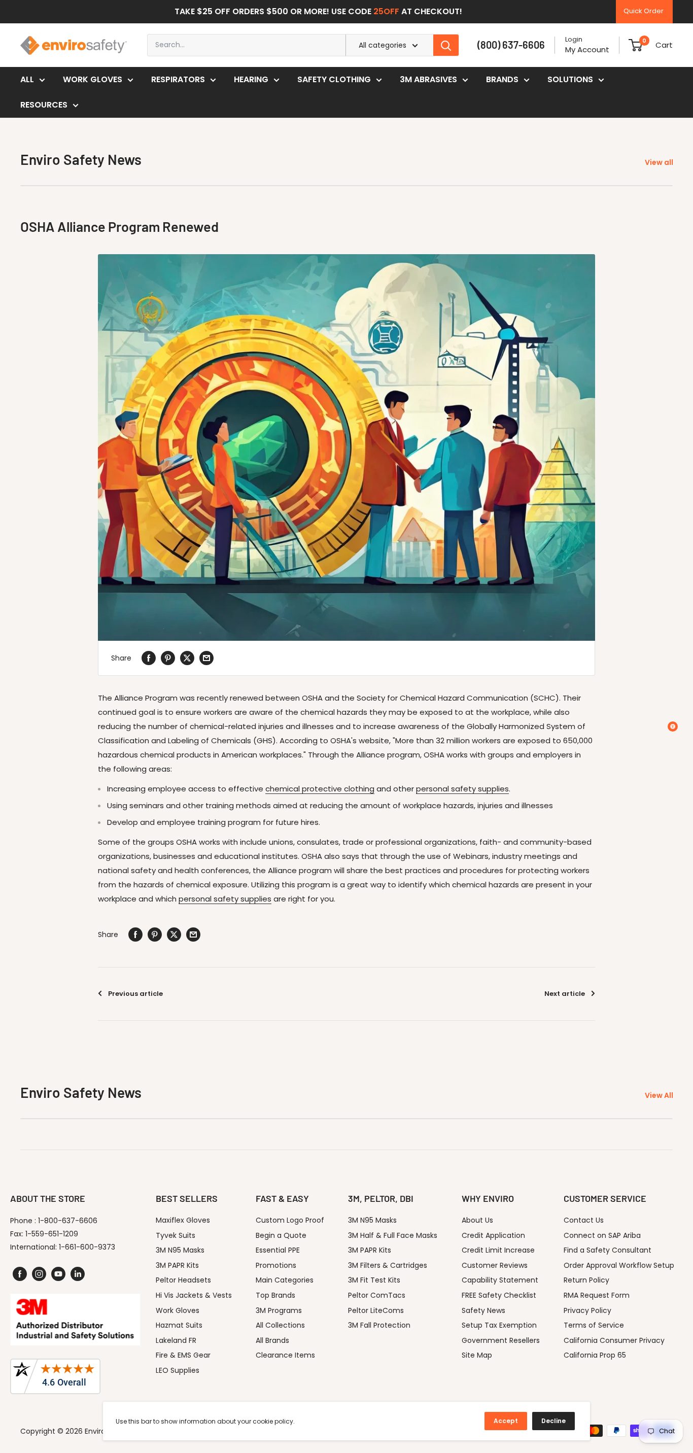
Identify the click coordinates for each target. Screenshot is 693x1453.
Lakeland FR (176, 1340)
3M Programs (279, 1310)
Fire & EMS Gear (183, 1355)
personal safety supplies (462, 788)
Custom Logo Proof (290, 1220)
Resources (43, 105)
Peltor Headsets (183, 1280)
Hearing (251, 79)
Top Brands (275, 1295)
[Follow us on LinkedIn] (78, 1274)
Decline (553, 1420)
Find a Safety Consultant (607, 1250)
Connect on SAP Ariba (602, 1235)
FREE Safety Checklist (499, 1295)
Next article (564, 993)
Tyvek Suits (175, 1235)
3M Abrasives (428, 79)
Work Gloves (92, 79)
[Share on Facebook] (149, 658)
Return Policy (586, 1280)
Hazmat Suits (179, 1325)
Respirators (178, 79)
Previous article (135, 993)
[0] (635, 45)
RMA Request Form (597, 1295)
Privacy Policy (587, 1310)
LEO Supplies (177, 1370)
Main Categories (285, 1280)
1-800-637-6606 (67, 1221)
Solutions (570, 79)
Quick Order (643, 11)
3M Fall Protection (379, 1325)
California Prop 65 (595, 1355)
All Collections (280, 1325)
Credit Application (493, 1235)
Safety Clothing (334, 79)
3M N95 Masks (180, 1250)
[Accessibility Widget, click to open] (673, 726)
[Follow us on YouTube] (58, 1274)
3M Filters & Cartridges (387, 1265)
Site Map (477, 1355)
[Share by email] (206, 658)
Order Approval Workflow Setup (619, 1265)
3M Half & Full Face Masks (392, 1235)
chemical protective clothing (319, 788)
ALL (27, 79)
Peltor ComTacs (376, 1295)
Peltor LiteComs (376, 1310)
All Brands (272, 1340)
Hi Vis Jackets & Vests (194, 1295)
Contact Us (584, 1220)
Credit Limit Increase (498, 1250)
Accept (506, 1420)
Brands (502, 79)
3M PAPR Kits (177, 1265)
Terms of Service (594, 1325)
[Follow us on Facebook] (20, 1274)
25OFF (386, 11)
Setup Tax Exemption (499, 1325)
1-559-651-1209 (51, 1234)
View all (660, 162)
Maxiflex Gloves (183, 1220)
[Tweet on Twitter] (187, 658)
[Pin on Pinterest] (168, 658)
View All (660, 1095)
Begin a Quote (281, 1235)
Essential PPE (278, 1250)
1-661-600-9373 (87, 1247)
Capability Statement (500, 1280)
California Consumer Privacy (614, 1340)
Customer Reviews (495, 1265)
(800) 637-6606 (511, 45)
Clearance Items (285, 1355)
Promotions (276, 1265)
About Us (477, 1220)
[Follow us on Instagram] (39, 1274)
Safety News (483, 1310)
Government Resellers (501, 1340)
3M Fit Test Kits (374, 1280)
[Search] (446, 45)
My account (587, 49)
